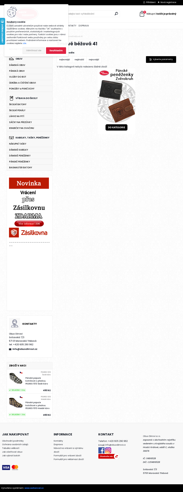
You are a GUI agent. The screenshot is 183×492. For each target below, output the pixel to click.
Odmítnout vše (33, 50)
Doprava (58, 444)
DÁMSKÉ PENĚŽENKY (19, 155)
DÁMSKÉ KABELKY (18, 149)
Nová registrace (168, 2)
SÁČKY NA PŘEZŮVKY (20, 122)
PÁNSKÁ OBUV (17, 70)
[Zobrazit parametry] (161, 59)
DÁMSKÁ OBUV (17, 65)
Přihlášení (151, 2)
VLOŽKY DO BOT (17, 76)
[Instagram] (108, 449)
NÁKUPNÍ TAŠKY (17, 143)
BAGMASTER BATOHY (20, 167)
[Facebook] (101, 449)
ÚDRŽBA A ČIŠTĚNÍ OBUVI (22, 82)
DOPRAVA (84, 25)
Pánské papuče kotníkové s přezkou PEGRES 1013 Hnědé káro (37, 405)
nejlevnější (64, 59)
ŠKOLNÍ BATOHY (17, 104)
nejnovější (94, 59)
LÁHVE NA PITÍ (16, 116)
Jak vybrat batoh (11, 455)
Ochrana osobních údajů (15, 444)
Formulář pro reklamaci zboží (69, 459)
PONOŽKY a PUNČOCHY (21, 88)
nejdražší (79, 59)
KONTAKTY (70, 25)
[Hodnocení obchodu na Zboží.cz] (109, 455)
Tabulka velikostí (10, 448)
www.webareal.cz (34, 488)
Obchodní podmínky (13, 440)
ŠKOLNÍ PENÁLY (17, 110)
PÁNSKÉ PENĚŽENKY (19, 161)
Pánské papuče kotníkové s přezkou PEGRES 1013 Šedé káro (36, 381)
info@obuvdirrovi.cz (24, 349)
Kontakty (58, 440)
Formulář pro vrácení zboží (67, 455)
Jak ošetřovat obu (11, 451)
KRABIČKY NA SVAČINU (21, 128)
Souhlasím (56, 50)
